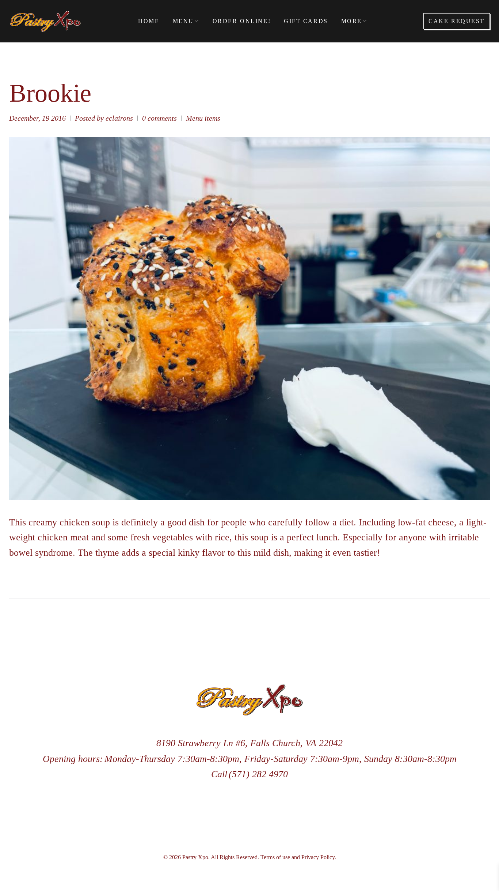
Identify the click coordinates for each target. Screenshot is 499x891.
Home (148, 21)
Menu (183, 21)
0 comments (159, 118)
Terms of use (275, 857)
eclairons (119, 118)
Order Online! (242, 21)
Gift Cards (306, 21)
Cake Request (456, 21)
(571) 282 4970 (258, 774)
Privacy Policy (318, 857)
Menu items (203, 118)
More (351, 21)
